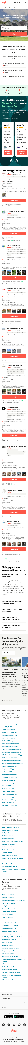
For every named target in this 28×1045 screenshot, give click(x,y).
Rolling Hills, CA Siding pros (10, 746)
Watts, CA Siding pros (8, 788)
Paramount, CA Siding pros (9, 805)
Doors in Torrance (7, 942)
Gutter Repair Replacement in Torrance (13, 841)
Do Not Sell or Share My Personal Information (14, 1039)
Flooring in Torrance (7, 917)
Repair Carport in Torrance (9, 855)
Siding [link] (13, 7)
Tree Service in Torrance (8, 920)
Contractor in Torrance (8, 844)
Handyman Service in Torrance (10, 909)
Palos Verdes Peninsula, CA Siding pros (13, 755)
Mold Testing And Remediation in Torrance (14, 937)
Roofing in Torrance (7, 833)
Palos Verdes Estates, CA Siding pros (12, 749)
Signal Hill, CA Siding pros (9, 786)
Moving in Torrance (7, 906)
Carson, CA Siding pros (8, 738)
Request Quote (14, 200)
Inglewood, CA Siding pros (9, 774)
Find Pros (14, 34)
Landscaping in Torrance (9, 911)
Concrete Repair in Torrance (9, 931)
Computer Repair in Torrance (10, 951)
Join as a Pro (17, 2)
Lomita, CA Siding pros (8, 729)
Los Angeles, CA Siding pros (10, 772)
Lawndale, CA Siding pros (9, 727)
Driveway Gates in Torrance (9, 969)
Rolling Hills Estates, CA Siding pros (12, 752)
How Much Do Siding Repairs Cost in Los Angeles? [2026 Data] (9, 674)
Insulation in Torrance (8, 838)
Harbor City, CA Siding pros (9, 732)
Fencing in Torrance (7, 914)
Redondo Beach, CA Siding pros (10, 724)
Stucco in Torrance (7, 852)
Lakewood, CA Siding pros (9, 791)
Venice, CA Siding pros (8, 802)
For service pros (6, 998)
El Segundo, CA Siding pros (9, 777)
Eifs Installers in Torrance (9, 847)
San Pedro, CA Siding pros (9, 783)
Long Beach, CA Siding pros (9, 735)
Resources (4, 1003)
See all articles (8, 653)
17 (21, 558)
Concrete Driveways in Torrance (11, 972)
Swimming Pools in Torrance (10, 925)
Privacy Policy (18, 1035)
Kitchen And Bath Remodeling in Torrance (13, 900)
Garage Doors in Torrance (9, 864)
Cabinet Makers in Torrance (9, 980)
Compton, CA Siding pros (9, 769)
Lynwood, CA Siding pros (9, 797)
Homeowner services (7, 994)
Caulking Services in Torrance (10, 850)
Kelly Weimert (6, 669)
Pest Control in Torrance (8, 903)
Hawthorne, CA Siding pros (9, 758)
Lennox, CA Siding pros (8, 780)
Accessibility (13, 1037)
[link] (5, 147)
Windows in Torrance (8, 836)
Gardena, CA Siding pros (8, 741)
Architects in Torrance (8, 954)
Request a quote (7, 152)
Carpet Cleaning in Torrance (9, 934)
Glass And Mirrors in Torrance (10, 948)
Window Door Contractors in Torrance (12, 858)
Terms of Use (10, 1035)
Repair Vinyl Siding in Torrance (10, 827)
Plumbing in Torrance (8, 895)
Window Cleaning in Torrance (10, 967)
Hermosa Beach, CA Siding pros (11, 743)
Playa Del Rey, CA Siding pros (10, 800)
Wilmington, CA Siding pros (9, 766)
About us (4, 1007)
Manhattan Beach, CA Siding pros (11, 760)
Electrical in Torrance (8, 897)
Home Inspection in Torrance (10, 956)
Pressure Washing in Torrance (10, 928)
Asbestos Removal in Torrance (10, 964)
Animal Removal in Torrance (10, 861)
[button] (4, 195)
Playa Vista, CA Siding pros (9, 794)
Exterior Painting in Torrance (10, 830)
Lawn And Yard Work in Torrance (11, 923)
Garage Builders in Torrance (9, 866)
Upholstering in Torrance (9, 939)
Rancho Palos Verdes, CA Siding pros (12, 763)
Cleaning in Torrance (7, 945)
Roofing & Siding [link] (6, 7)
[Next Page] (25, 559)
